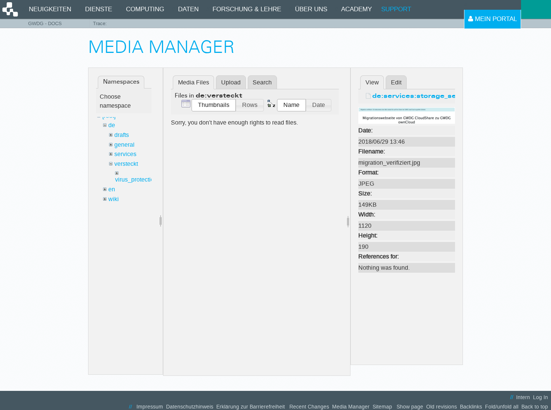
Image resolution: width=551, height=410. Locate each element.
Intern (523, 397)
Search (262, 82)
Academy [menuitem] (356, 9)
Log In (540, 397)
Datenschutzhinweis (189, 407)
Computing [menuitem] (145, 9)
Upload (231, 82)
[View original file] (406, 115)
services (125, 154)
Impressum (149, 407)
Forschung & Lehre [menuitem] (247, 9)
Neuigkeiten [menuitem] (50, 9)
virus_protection (136, 179)
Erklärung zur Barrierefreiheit (250, 407)
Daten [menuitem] (188, 9)
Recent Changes (309, 407)
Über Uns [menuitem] (311, 9)
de (111, 125)
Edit (396, 82)
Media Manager (351, 407)
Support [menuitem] (396, 9)
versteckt (126, 164)
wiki (113, 199)
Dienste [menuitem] (98, 9)
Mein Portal (495, 19)
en (111, 189)
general (124, 144)
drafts (121, 135)
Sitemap (382, 407)
